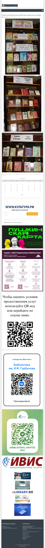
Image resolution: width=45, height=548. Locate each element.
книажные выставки (31, 174)
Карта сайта (22, 546)
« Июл (22, 194)
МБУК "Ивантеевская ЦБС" (24, 544)
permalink (4, 175)
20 (22, 188)
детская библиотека (23, 174)
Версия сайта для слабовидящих (10, 5)
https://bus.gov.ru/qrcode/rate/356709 (9, 349)
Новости (13, 174)
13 (22, 186)
